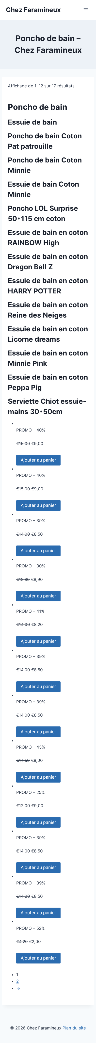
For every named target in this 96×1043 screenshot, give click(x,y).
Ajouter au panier (38, 460)
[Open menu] (85, 10)
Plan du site (74, 1028)
